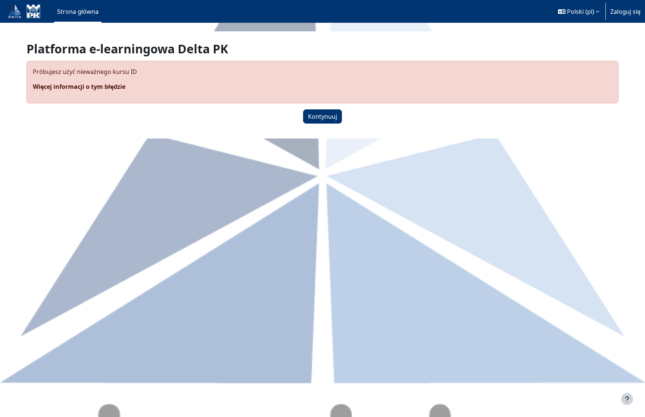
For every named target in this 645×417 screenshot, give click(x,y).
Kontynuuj (322, 116)
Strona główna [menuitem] (78, 11)
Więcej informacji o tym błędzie (79, 87)
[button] (578, 11)
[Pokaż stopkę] (627, 399)
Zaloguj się (625, 11)
